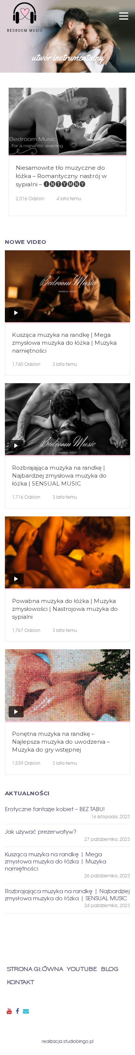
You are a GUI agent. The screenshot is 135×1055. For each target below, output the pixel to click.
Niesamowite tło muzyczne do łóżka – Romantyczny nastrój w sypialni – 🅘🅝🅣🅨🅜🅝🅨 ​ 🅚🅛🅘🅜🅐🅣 (61, 180)
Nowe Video (25, 241)
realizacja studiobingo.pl (67, 1041)
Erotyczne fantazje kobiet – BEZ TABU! (55, 809)
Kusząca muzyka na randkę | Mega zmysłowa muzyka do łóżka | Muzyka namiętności (64, 342)
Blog (109, 969)
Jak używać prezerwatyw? (40, 831)
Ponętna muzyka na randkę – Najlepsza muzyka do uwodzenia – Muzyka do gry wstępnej (61, 741)
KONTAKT (20, 982)
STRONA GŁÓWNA (35, 969)
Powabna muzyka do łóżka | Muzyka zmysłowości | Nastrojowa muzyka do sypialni (65, 608)
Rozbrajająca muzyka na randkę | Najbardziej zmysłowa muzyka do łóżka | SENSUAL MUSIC (59, 475)
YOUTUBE (82, 969)
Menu (123, 16)
